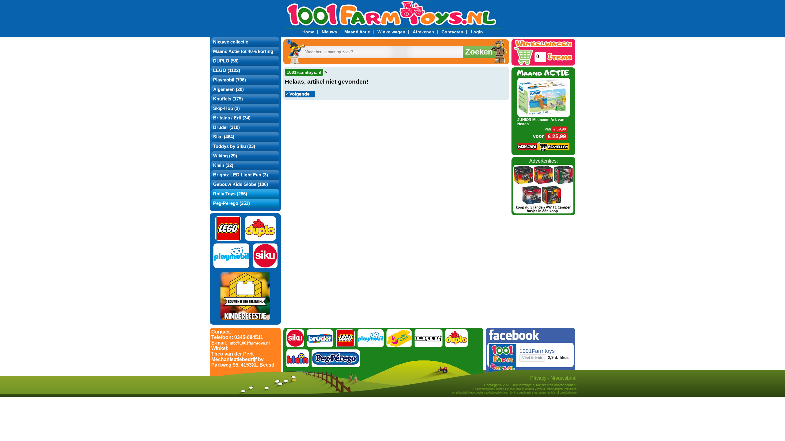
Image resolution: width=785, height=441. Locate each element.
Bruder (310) (226, 127)
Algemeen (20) (228, 89)
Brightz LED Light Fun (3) (240, 174)
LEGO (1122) (226, 70)
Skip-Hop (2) (226, 108)
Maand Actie (357, 31)
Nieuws (329, 31)
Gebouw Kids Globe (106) (240, 184)
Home (308, 31)
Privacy (538, 378)
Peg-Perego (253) (231, 203)
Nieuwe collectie (230, 42)
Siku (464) (223, 136)
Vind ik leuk (532, 358)
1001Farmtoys (537, 351)
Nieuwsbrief (563, 378)
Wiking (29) (225, 155)
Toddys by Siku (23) (234, 146)
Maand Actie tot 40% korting (243, 51)
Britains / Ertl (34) (232, 117)
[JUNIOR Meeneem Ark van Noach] (543, 97)
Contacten (452, 31)
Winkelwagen (391, 31)
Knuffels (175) (228, 98)
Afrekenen (423, 31)
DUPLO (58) (226, 60)
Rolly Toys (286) (230, 193)
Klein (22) (223, 165)
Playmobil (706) (229, 79)
